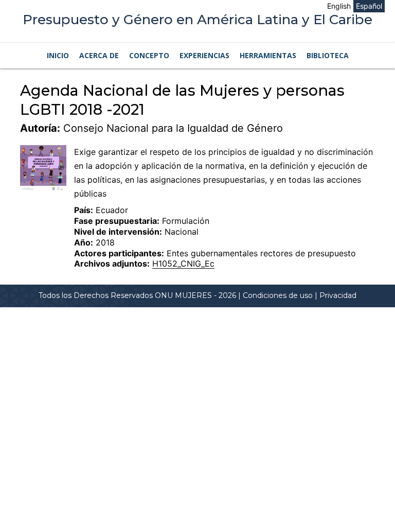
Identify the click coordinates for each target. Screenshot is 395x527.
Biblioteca (328, 55)
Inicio (58, 55)
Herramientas (268, 55)
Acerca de (99, 55)
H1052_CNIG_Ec (183, 263)
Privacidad (337, 295)
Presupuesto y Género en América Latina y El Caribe (197, 19)
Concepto (149, 55)
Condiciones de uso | (281, 295)
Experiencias (204, 55)
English (339, 6)
